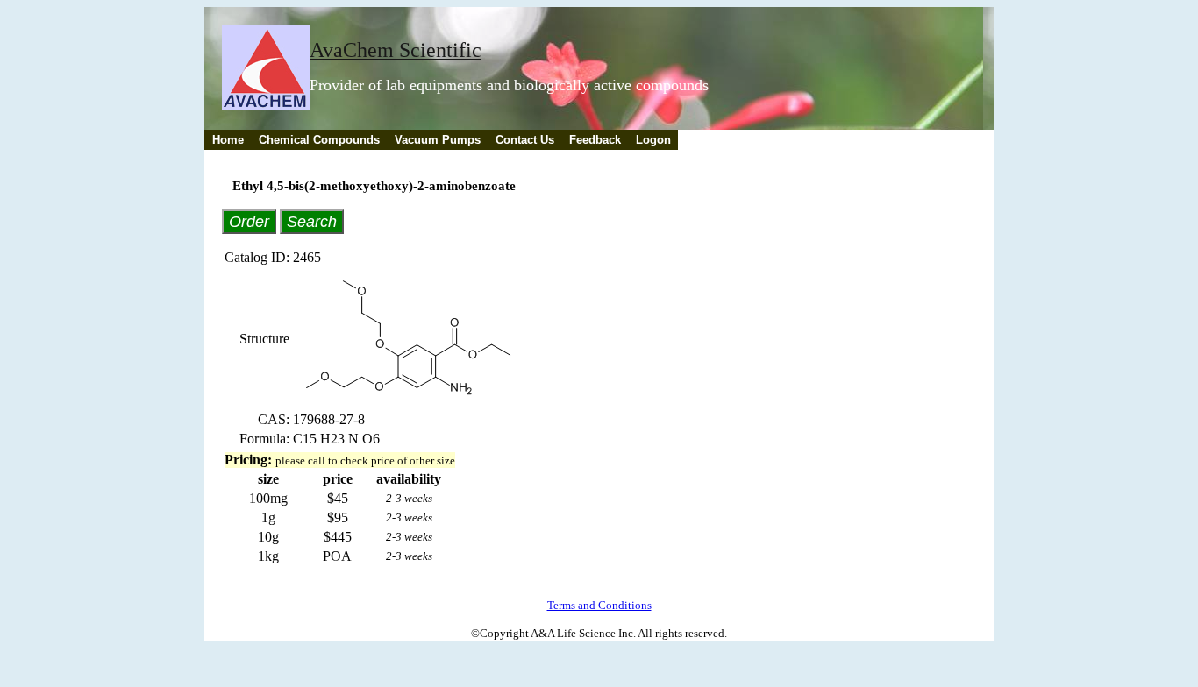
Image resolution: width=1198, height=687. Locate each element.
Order (249, 221)
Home (228, 139)
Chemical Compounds (319, 139)
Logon (653, 139)
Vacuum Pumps (438, 139)
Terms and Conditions (599, 605)
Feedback (595, 139)
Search (312, 221)
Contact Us (525, 139)
